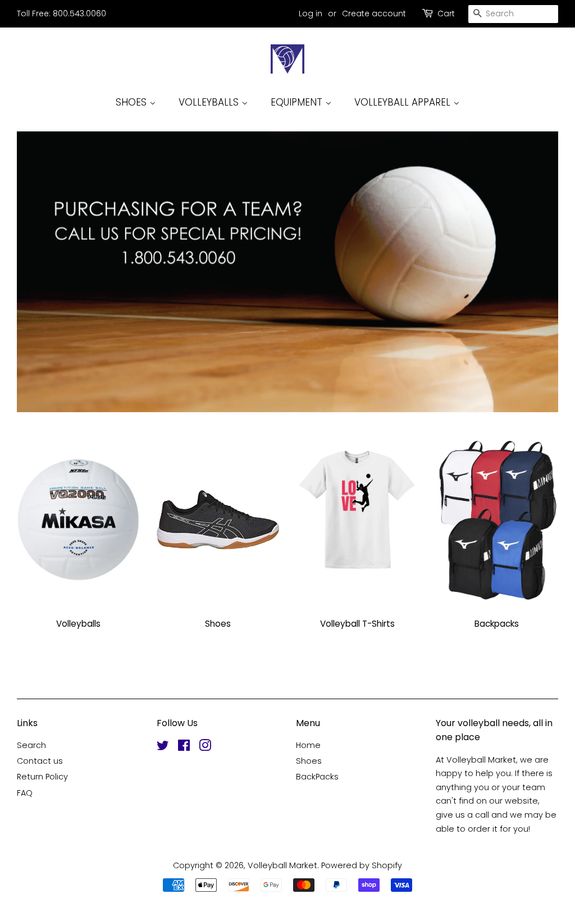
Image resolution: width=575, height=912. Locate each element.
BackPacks (317, 776)
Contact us (40, 761)
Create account (374, 13)
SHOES (132, 102)
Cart (446, 13)
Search (31, 745)
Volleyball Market (282, 865)
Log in (310, 13)
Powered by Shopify (361, 865)
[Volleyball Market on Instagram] (205, 747)
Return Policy (42, 776)
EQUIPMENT (298, 102)
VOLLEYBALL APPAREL (403, 102)
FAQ (25, 793)
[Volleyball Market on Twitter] (163, 747)
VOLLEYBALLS (210, 102)
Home (308, 745)
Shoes (309, 761)
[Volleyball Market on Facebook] (183, 747)
